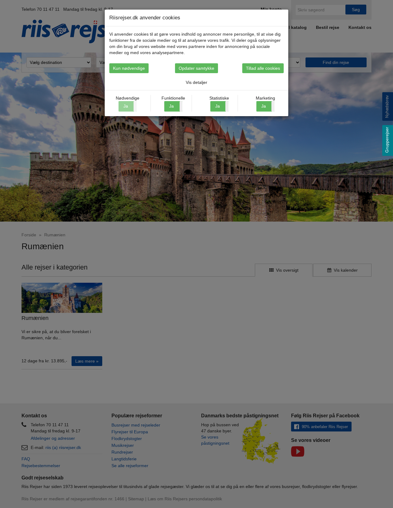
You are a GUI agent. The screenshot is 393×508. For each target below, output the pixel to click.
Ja (171, 106)
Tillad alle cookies (263, 68)
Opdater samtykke (196, 68)
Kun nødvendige (129, 68)
